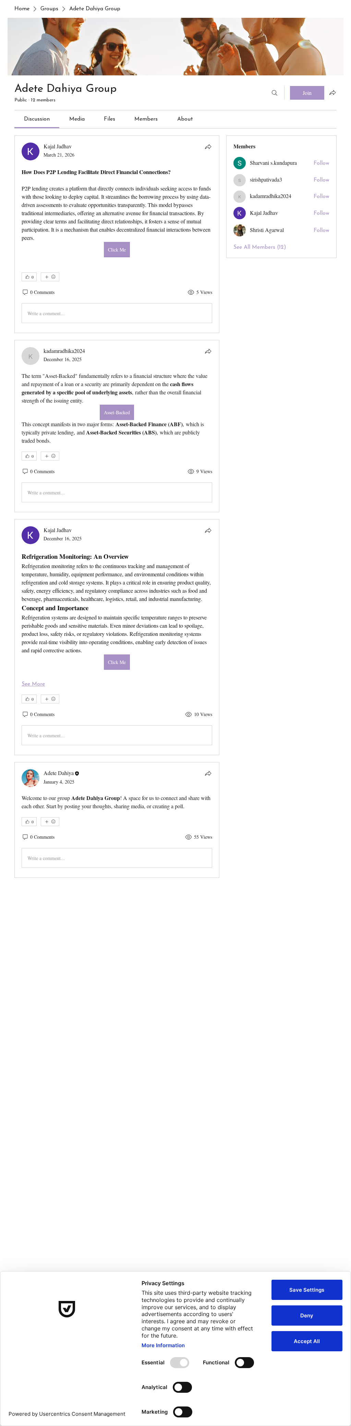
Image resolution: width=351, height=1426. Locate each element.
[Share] (208, 147)
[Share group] (332, 92)
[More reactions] (50, 276)
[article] (116, 234)
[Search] (274, 93)
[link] (37, 119)
